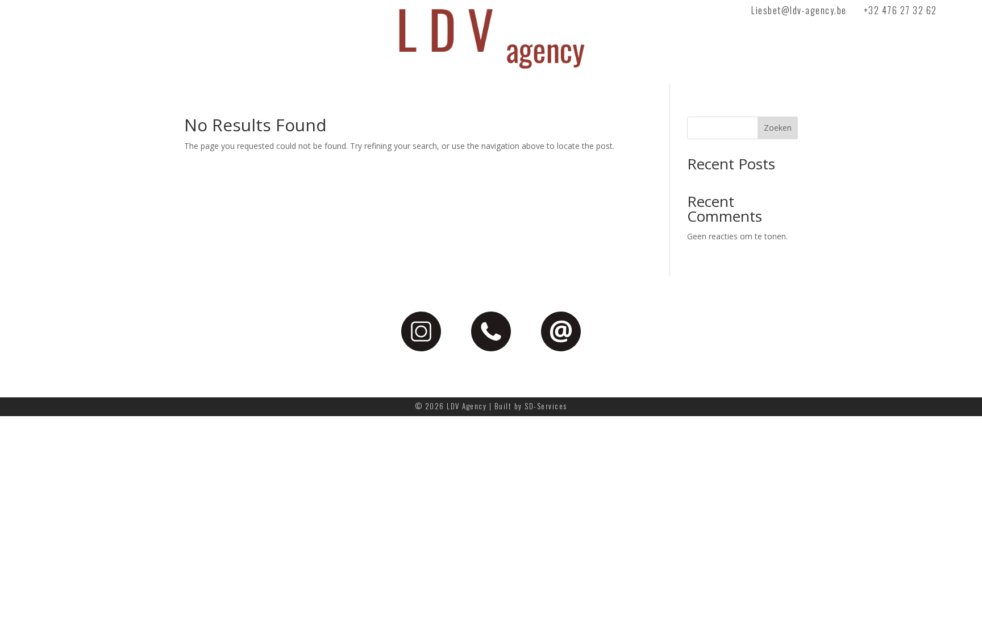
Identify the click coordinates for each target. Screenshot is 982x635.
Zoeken (778, 127)
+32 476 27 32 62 (900, 10)
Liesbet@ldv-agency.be (799, 10)
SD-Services (546, 406)
